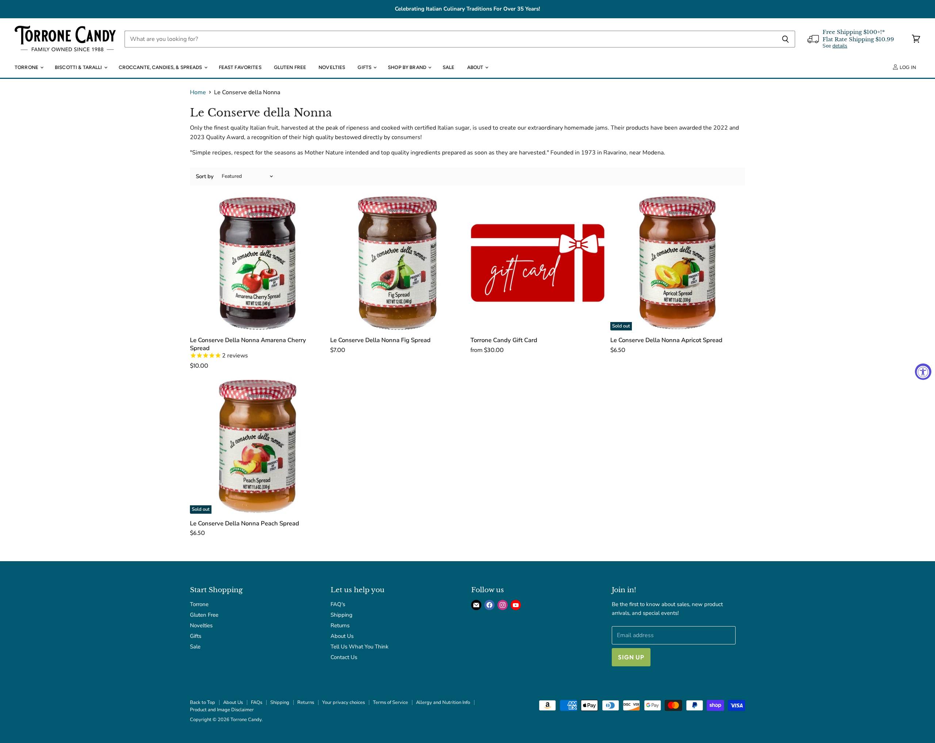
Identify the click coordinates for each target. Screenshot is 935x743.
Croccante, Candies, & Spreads (161, 67)
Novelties (331, 67)
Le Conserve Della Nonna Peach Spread (244, 523)
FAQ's (338, 604)
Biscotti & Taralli (79, 67)
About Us (342, 636)
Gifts (365, 67)
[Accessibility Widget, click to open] (923, 371)
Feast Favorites (240, 67)
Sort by (205, 176)
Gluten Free (290, 67)
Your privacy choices (343, 702)
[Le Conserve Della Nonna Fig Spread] (397, 263)
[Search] (785, 39)
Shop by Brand (407, 67)
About (476, 67)
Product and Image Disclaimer (222, 709)
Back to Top (202, 702)
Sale (449, 67)
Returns (340, 625)
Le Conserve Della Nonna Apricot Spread (666, 340)
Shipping (341, 614)
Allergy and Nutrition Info (443, 702)
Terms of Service (390, 702)
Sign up (631, 657)
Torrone (27, 67)
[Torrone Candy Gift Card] (537, 263)
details (839, 45)
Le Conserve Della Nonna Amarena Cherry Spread (248, 344)
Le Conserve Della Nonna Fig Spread (380, 340)
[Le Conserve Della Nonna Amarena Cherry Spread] (257, 263)
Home (198, 92)
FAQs (256, 702)
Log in (907, 67)
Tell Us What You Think (360, 646)
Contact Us (344, 657)
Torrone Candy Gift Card (503, 340)
